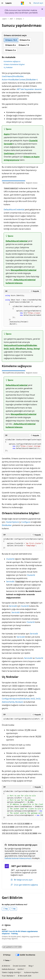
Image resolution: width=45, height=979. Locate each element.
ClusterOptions (12, 522)
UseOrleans (9, 153)
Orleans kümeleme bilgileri (14, 64)
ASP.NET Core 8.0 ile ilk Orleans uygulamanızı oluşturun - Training (20, 932)
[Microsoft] (22, 3)
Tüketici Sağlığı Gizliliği (11, 972)
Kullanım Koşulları (31, 972)
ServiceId (8, 144)
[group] (22, 310)
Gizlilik (20, 969)
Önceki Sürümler (19, 966)
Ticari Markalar (8, 976)
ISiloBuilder (7, 525)
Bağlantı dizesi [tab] (32, 183)
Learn (4, 19)
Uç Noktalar (8, 67)
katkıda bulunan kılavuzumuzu (18, 858)
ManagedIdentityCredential (23, 270)
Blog (30, 966)
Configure (25, 522)
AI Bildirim (6, 966)
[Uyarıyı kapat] (42, 9)
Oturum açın (38, 3)
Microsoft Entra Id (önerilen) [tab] (13, 183)
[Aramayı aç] (30, 3)
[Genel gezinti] (2, 3)
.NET (11, 19)
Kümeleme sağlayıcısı (12, 61)
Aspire (7, 134)
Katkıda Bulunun (8, 969)
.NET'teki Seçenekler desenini (29, 89)
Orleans (19, 19)
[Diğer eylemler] (41, 19)
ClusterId (33, 140)
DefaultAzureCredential (14, 209)
